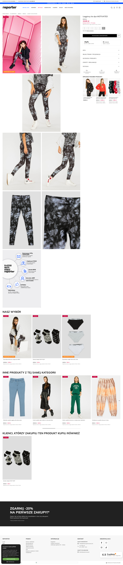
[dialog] (10, 554)
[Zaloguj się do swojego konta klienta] (114, 7)
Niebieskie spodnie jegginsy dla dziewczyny (12, 420)
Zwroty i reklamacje (30, 541)
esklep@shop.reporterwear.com (86, 543)
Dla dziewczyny (13, 13)
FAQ (27, 549)
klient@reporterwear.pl (84, 552)
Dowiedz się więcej (11, 556)
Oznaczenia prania (30, 547)
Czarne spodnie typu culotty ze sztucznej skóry (43, 420)
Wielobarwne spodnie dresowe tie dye (100, 420)
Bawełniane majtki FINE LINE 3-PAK (70, 359)
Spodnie (24, 13)
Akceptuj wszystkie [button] (11, 559)
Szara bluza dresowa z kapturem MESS (11, 359)
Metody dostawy (29, 544)
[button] (119, 7)
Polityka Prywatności (55, 543)
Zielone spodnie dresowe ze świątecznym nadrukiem (73, 420)
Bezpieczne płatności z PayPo (32, 551)
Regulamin (53, 541)
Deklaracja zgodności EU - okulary (58, 544)
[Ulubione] (117, 7)
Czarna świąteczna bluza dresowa (87, 98)
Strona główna (6, 13)
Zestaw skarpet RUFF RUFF (39, 359)
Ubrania (19, 13)
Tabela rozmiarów (29, 546)
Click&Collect (28, 552)
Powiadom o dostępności (99, 35)
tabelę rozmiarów (90, 30)
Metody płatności (29, 543)
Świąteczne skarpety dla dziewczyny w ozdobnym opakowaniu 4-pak (114, 99)
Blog (3, 543)
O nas (4, 541)
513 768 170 (82, 545)
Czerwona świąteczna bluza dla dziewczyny (101, 98)
